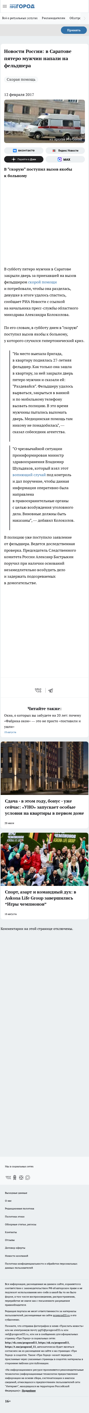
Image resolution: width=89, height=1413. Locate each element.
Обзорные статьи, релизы (20, 1224)
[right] (84, 18)
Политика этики (14, 1216)
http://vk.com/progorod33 (21, 1342)
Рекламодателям (53, 18)
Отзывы (10, 1240)
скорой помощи (42, 282)
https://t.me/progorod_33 (20, 1346)
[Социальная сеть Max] (65, 159)
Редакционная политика (19, 1208)
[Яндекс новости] (65, 150)
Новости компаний (16, 1255)
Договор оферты (15, 1247)
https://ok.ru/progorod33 (53, 1342)
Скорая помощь (21, 79)
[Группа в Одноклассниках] (14, 1177)
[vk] (38, 690)
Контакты (11, 1232)
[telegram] (52, 690)
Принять (74, 30)
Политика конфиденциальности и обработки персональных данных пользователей (41, 1265)
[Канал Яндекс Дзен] (23, 159)
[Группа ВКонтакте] (23, 150)
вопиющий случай (29, 474)
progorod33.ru (61, 1315)
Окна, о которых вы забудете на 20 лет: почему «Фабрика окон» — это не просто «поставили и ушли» (42, 723)
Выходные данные (16, 1192)
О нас (8, 1200)
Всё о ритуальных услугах (20, 18)
